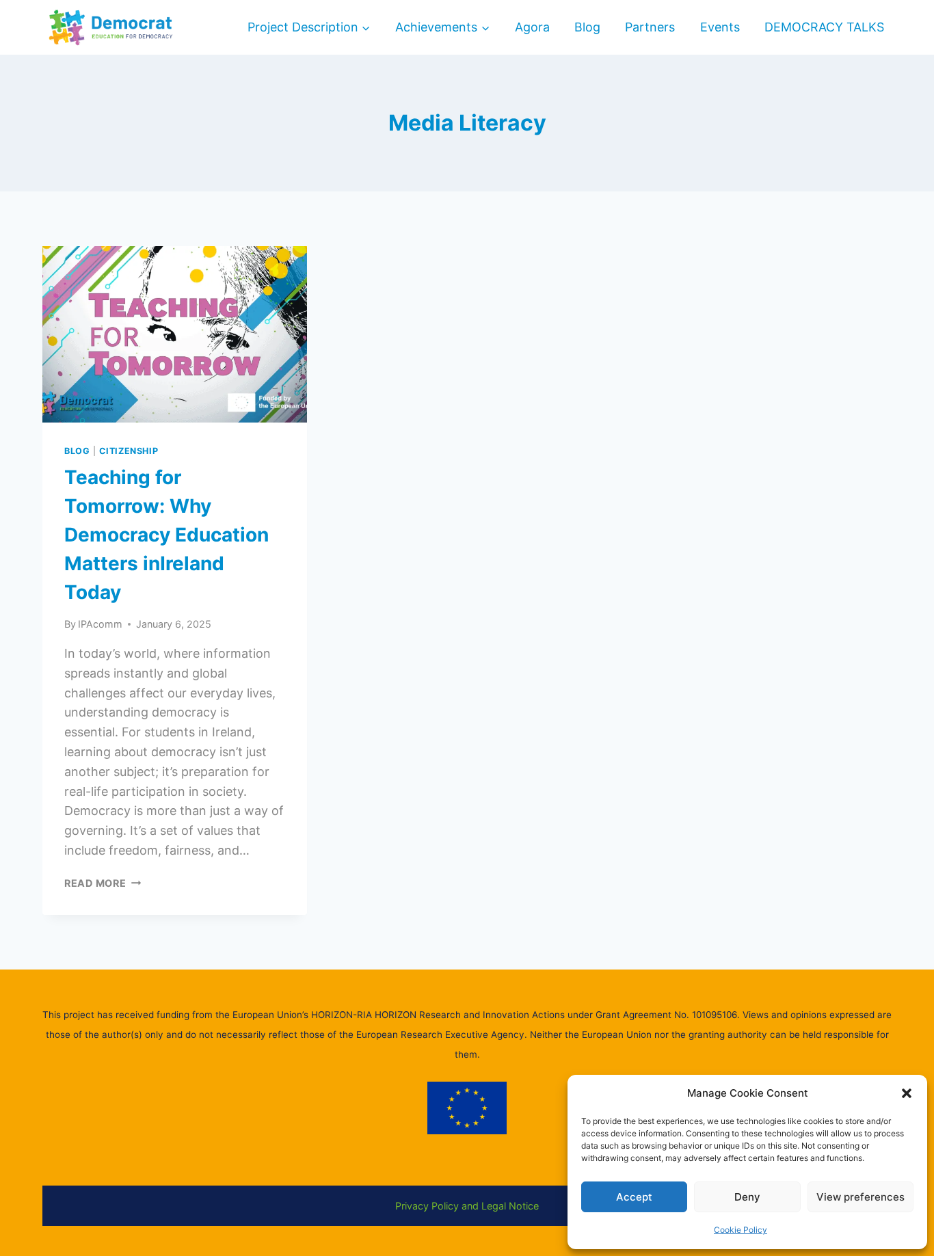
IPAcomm (100, 624)
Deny (747, 1196)
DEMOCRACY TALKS (824, 27)
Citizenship (128, 451)
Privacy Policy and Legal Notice (467, 1206)
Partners (650, 27)
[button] (906, 1093)
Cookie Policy (740, 1230)
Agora (532, 27)
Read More (102, 883)
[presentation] (174, 334)
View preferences (860, 1196)
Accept (634, 1196)
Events (720, 27)
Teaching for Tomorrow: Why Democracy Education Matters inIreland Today (166, 535)
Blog (587, 27)
